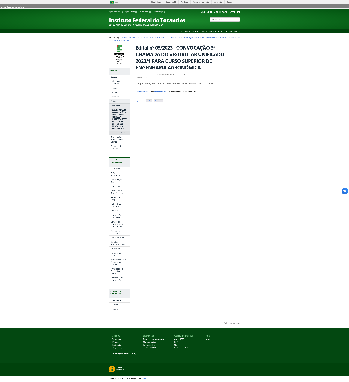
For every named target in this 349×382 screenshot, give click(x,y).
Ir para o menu (130, 12)
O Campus (158, 38)
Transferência (179, 351)
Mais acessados (149, 342)
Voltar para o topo (232, 323)
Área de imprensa (233, 31)
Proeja (114, 351)
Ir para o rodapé (158, 12)
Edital (149, 101)
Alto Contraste (220, 12)
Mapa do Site (235, 12)
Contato (204, 31)
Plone (144, 379)
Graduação (116, 345)
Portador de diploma (182, 348)
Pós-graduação (118, 348)
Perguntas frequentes (189, 31)
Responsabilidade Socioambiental (150, 346)
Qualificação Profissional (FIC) (124, 354)
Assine (208, 339)
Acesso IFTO (179, 339)
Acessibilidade (206, 12)
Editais (165, 38)
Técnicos (115, 342)
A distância (116, 339)
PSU (176, 342)
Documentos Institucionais (154, 339)
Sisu (176, 345)
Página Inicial (127, 38)
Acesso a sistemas (216, 31)
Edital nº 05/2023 (142, 92)
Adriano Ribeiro (160, 92)
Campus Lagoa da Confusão (143, 38)
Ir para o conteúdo (116, 12)
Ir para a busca (144, 12)
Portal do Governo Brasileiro (12, 7)
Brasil (118, 2)
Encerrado (158, 101)
